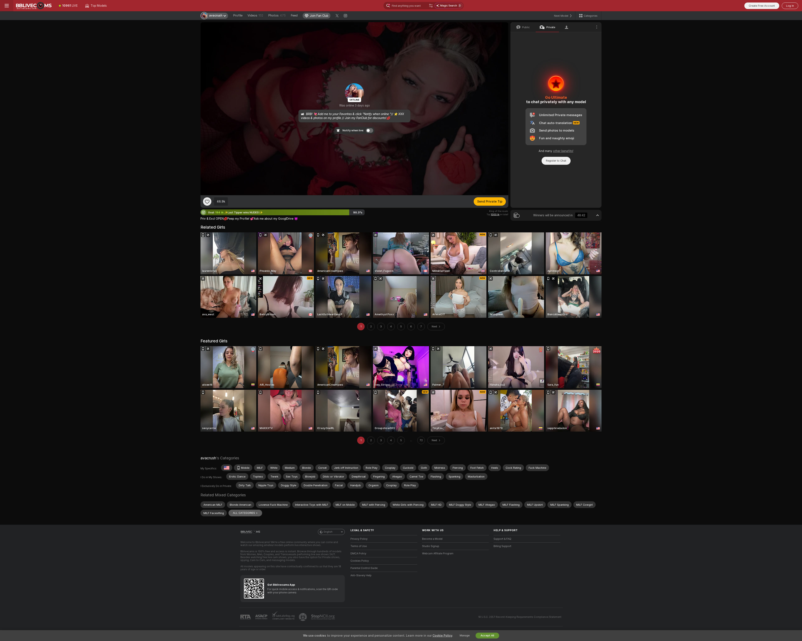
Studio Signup (430, 546)
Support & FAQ (502, 538)
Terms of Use (358, 546)
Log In (790, 5)
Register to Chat (556, 160)
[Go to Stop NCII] (323, 616)
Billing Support (502, 546)
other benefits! (563, 151)
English (328, 531)
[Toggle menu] (6, 5)
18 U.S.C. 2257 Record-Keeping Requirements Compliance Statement (519, 617)
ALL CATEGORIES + (245, 512)
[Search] (431, 6)
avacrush (208, 458)
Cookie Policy (442, 635)
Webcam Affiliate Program (437, 553)
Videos (255, 15)
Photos (277, 15)
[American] (226, 467)
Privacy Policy (359, 538)
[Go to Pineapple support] (303, 617)
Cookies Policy (359, 560)
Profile (237, 15)
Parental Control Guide (364, 568)
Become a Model (432, 538)
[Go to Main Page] (34, 5)
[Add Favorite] (207, 201)
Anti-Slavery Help (361, 575)
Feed (294, 15)
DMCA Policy (358, 553)
